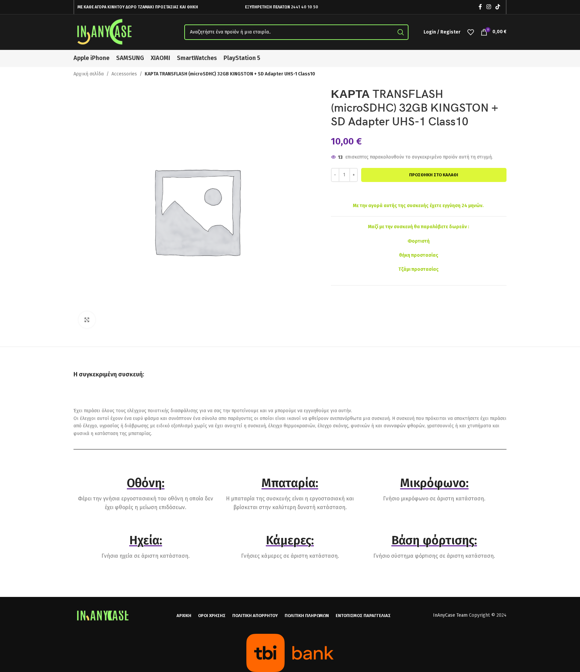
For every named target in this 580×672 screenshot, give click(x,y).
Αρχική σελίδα (89, 74)
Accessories (124, 74)
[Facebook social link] (480, 7)
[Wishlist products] (470, 32)
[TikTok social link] (497, 7)
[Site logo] (105, 32)
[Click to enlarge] (87, 319)
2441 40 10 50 (304, 7)
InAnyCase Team (450, 615)
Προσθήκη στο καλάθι (433, 174)
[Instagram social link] (488, 7)
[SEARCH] (400, 32)
